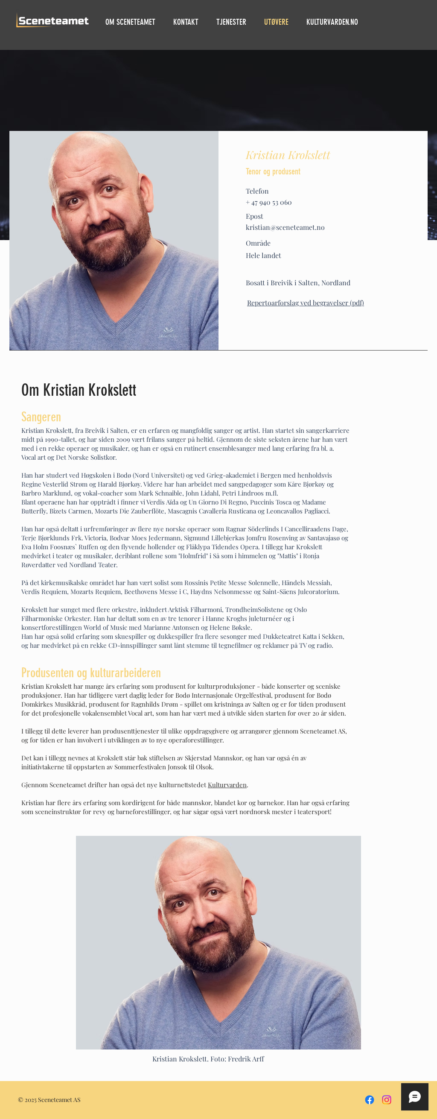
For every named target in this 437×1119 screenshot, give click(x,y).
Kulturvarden (227, 784)
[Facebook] (370, 1100)
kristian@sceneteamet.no (285, 227)
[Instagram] (387, 1100)
